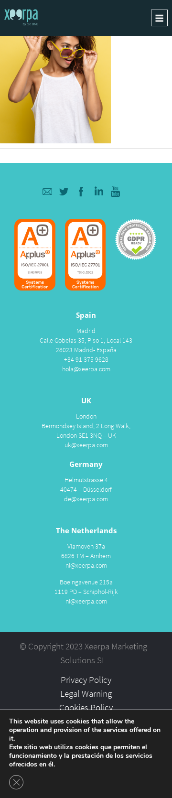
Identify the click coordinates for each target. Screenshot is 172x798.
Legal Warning (86, 693)
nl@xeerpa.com (86, 565)
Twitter (64, 191)
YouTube (116, 191)
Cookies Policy (86, 707)
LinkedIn (98, 191)
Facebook (81, 191)
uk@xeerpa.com (86, 445)
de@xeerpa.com (86, 499)
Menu (159, 18)
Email (47, 191)
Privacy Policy (86, 679)
